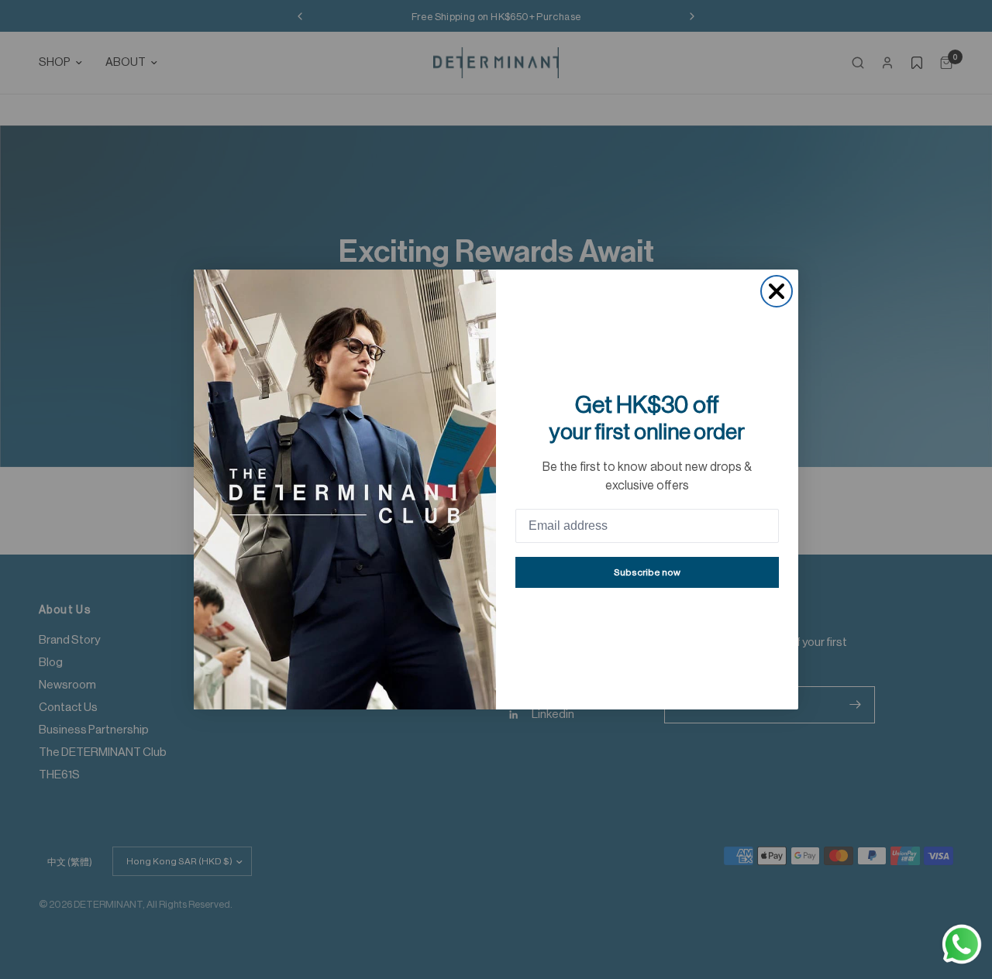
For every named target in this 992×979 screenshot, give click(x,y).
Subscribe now (647, 572)
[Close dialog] (776, 291)
